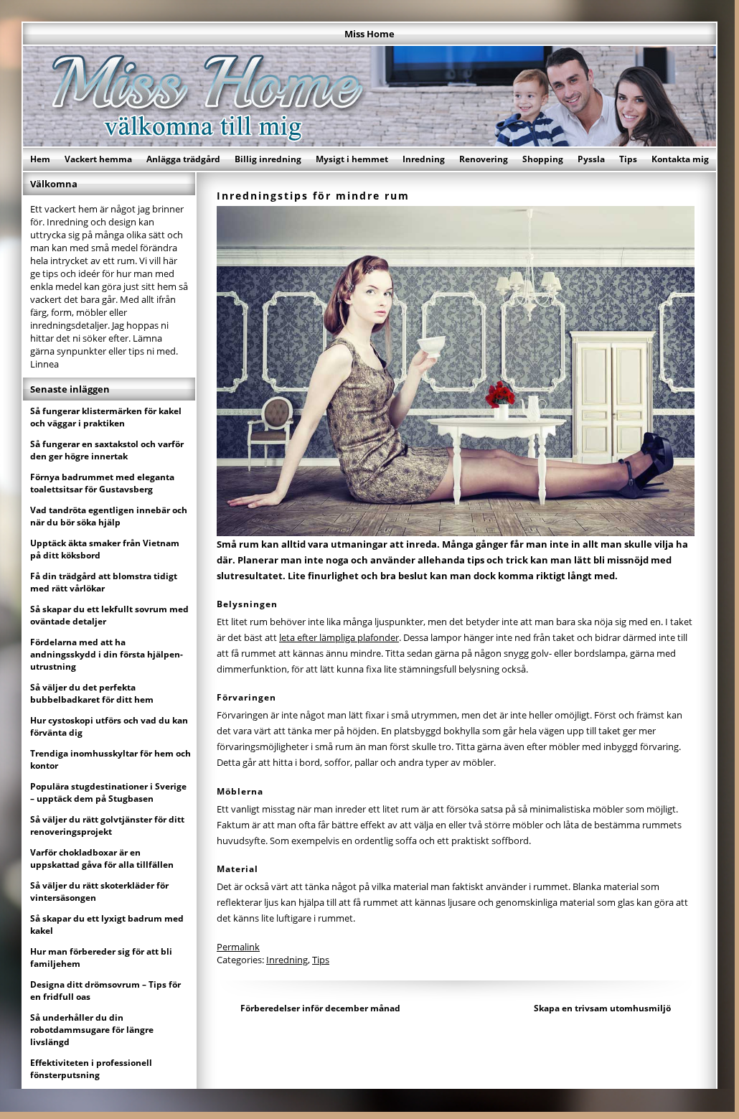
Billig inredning (268, 159)
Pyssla (591, 159)
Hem (40, 159)
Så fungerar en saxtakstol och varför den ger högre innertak (107, 450)
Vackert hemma (98, 159)
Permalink (238, 946)
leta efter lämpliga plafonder (339, 637)
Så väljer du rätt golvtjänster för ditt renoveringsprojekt (107, 825)
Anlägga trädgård (183, 159)
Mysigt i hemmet (352, 159)
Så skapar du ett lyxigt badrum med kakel (107, 924)
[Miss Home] (369, 142)
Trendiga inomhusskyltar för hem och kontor (110, 759)
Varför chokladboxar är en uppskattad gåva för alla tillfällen (102, 858)
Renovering (483, 159)
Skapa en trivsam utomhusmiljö (602, 1008)
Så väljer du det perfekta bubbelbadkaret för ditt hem (92, 693)
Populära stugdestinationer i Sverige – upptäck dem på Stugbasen (108, 792)
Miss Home (369, 33)
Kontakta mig (680, 159)
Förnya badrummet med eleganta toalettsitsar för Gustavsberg (102, 483)
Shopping (542, 159)
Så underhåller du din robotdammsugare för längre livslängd (92, 1029)
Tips (628, 159)
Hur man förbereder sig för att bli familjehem (101, 957)
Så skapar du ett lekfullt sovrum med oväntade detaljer (109, 615)
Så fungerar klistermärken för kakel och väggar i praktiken (106, 417)
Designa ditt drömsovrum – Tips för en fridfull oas (105, 990)
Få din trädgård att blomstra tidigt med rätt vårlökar (103, 582)
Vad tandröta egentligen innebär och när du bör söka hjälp (108, 516)
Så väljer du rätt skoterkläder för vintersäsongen (99, 891)
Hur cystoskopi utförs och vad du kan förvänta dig (109, 726)
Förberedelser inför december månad (320, 1008)
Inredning (424, 159)
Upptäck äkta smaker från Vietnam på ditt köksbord (104, 549)
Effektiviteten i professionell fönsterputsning (91, 1069)
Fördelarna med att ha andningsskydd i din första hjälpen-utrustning (106, 654)
